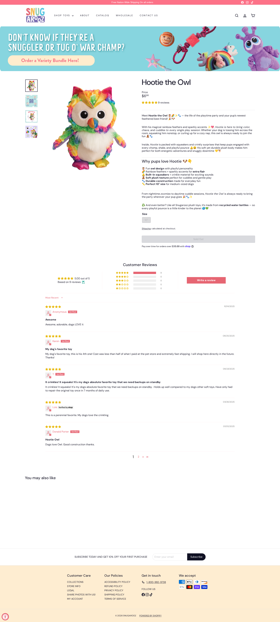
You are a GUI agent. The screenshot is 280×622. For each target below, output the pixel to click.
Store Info (74, 586)
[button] (150, 102)
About (85, 15)
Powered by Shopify (150, 615)
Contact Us (149, 15)
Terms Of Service (115, 598)
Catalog (102, 15)
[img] (53, 306)
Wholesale (124, 15)
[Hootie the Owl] (43, 512)
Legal (70, 590)
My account (75, 598)
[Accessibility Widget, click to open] (5, 616)
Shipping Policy (114, 594)
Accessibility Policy (117, 582)
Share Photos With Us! (81, 594)
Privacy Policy (113, 590)
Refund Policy (113, 586)
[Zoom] (89, 128)
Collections (75, 582)
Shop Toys (62, 15)
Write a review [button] (206, 280)
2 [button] (138, 456)
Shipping (146, 228)
